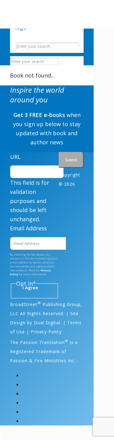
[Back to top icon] (0, 435)
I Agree (30, 287)
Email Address (28, 228)
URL (15, 156)
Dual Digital (47, 322)
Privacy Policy (46, 332)
